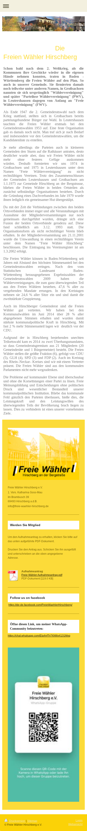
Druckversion (17, 820)
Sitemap (32, 820)
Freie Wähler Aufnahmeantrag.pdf (41, 574)
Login (79, 820)
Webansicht (75, 824)
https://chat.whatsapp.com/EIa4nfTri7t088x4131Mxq (39, 635)
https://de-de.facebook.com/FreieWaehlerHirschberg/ (40, 604)
